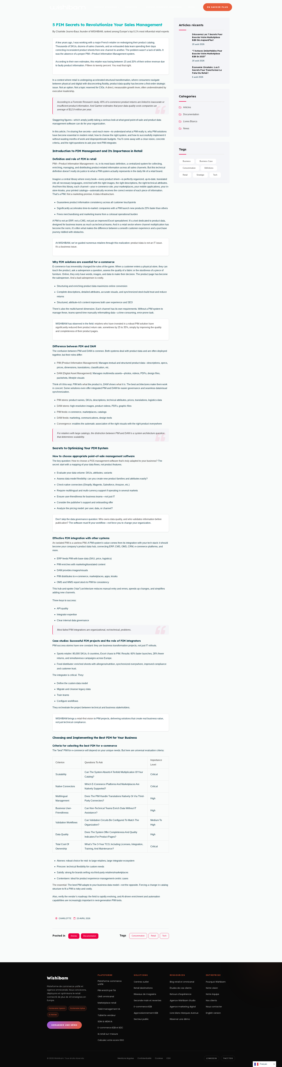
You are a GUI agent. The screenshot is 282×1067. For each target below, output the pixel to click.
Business (187, 161)
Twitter (228, 1058)
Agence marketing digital (183, 1006)
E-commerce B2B (143, 1006)
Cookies (159, 1058)
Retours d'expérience (180, 994)
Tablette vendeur (107, 1015)
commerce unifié (71, 986)
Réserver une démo (180, 1019)
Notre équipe (212, 994)
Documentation (89, 936)
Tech (164, 936)
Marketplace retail (107, 1002)
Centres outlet (141, 981)
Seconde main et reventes (147, 1000)
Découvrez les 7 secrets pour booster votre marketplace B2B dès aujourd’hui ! (207, 37)
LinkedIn (211, 1058)
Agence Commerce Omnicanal (164, 7)
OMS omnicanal (106, 996)
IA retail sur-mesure (108, 1033)
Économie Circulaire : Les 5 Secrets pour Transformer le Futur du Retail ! (207, 70)
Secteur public (141, 1019)
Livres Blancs (190, 121)
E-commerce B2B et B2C (110, 1027)
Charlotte (65, 918)
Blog (191, 7)
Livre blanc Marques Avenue (184, 1012)
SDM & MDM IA (105, 1021)
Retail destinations (143, 988)
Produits (131, 7)
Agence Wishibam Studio (182, 1000)
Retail (153, 936)
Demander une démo (64, 1025)
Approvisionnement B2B (146, 1012)
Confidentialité (144, 1058)
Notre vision (212, 988)
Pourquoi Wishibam (216, 981)
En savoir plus (217, 7)
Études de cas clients (181, 988)
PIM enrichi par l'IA (107, 990)
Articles (74, 936)
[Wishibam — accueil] (67, 7)
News (186, 128)
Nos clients (211, 1000)
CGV (168, 1058)
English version (213, 1012)
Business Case (206, 161)
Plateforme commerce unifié (110, 983)
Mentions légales (126, 1058)
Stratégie (200, 175)
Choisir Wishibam (105, 7)
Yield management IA (109, 1009)
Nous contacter (214, 1006)
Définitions (208, 168)
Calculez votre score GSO (111, 1040)
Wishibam (57, 977)
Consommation (138, 936)
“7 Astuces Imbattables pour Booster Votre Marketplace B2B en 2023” (207, 54)
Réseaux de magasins (145, 994)
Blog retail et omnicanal (182, 981)
